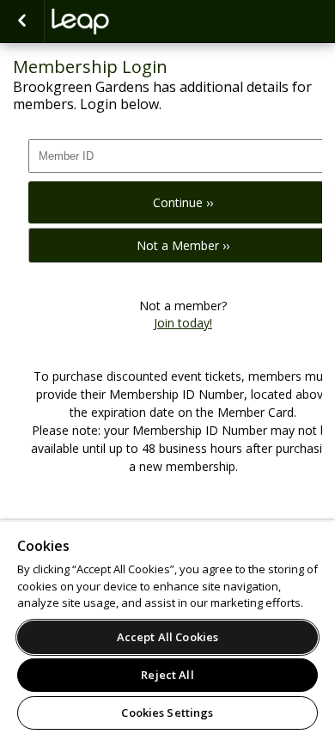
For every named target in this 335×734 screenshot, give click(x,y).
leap (137, 21)
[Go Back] (22, 21)
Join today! (183, 323)
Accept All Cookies (167, 637)
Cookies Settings (167, 712)
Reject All (167, 674)
